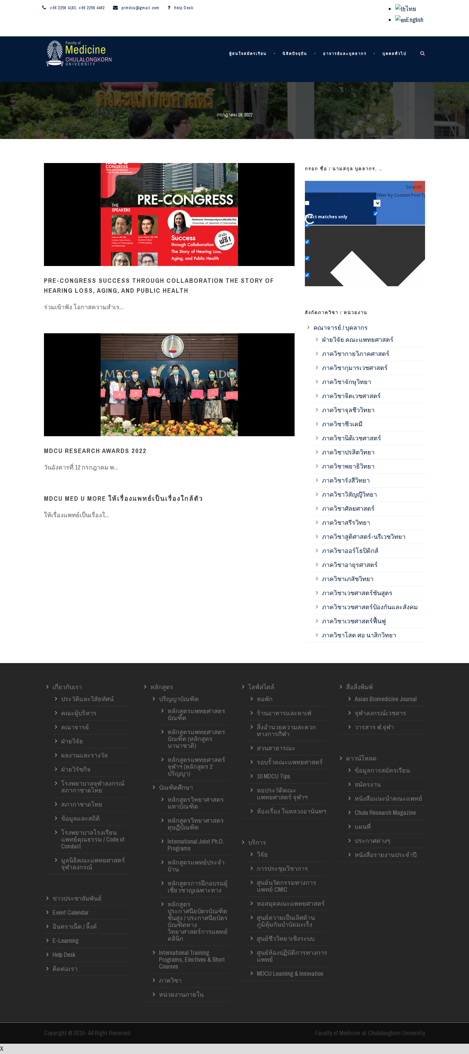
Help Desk (183, 8)
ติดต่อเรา (65, 968)
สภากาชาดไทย (81, 804)
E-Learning (66, 940)
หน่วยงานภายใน (181, 994)
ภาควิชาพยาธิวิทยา (348, 466)
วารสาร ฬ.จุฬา (374, 727)
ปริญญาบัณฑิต (179, 699)
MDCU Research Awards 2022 (95, 450)
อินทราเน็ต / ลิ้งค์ (75, 926)
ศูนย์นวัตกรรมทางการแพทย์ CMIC (286, 886)
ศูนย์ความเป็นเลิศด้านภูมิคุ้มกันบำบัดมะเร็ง (286, 921)
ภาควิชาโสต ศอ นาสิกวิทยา (359, 635)
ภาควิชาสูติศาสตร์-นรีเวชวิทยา (363, 536)
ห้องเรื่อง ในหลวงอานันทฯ (291, 811)
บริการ (257, 842)
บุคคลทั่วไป (394, 53)
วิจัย (262, 854)
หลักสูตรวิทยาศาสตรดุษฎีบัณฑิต (196, 824)
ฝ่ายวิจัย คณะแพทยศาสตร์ (357, 339)
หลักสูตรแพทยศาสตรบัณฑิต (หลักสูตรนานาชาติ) (196, 739)
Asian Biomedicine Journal (385, 699)
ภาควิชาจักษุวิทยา (346, 382)
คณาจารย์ (75, 727)
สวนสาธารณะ (276, 748)
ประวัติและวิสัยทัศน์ (87, 699)
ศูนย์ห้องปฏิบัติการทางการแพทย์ (292, 956)
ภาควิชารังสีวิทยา (346, 480)
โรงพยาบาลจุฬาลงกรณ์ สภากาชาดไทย (93, 787)
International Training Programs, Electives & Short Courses (192, 959)
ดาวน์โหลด (361, 758)
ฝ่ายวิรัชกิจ (76, 769)
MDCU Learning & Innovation (290, 973)
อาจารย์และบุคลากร (345, 53)
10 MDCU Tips (273, 776)
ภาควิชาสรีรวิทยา (346, 522)
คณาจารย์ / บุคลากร (340, 327)
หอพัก (265, 699)
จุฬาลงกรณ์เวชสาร (380, 713)
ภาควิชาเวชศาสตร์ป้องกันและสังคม (370, 607)
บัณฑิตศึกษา (176, 787)
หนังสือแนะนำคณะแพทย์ (388, 798)
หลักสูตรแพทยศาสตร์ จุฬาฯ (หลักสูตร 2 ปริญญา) (196, 766)
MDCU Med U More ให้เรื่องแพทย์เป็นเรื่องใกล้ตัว (123, 498)
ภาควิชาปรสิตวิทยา (348, 452)
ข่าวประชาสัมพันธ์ (77, 898)
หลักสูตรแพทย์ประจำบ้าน (196, 865)
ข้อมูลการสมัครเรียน (382, 770)
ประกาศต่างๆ (372, 840)
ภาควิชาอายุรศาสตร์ (350, 564)
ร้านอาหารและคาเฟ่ (284, 713)
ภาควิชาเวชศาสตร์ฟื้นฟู (354, 621)
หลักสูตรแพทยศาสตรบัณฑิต (196, 714)
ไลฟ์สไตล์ (261, 687)
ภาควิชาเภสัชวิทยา (348, 579)
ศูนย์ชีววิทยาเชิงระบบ (285, 938)
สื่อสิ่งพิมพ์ (359, 687)
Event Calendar (71, 912)
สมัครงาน (368, 784)
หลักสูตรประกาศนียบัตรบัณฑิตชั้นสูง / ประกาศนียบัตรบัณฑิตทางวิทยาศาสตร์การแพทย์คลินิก (198, 921)
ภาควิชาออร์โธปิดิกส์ (350, 550)
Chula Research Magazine (385, 812)
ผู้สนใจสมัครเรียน (248, 53)
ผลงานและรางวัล (84, 755)
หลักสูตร (161, 687)
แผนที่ (363, 826)
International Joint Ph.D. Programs (196, 845)
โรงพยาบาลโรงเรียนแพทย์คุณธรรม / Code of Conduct (92, 839)
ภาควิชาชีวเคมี (342, 424)
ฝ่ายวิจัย (72, 741)
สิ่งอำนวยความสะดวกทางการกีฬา (286, 730)
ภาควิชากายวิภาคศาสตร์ (355, 353)
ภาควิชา (170, 980)
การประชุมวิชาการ (282, 868)
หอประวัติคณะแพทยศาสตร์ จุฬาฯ (282, 793)
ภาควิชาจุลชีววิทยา (348, 410)
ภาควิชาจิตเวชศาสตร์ (351, 396)
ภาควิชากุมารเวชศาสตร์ (355, 367)
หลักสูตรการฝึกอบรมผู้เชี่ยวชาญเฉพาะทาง (198, 886)
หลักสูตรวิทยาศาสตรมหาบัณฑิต (196, 803)
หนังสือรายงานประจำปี (385, 854)
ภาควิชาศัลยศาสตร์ (348, 508)
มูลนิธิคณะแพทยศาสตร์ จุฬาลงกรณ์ (93, 863)
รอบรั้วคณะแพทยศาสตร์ (290, 762)
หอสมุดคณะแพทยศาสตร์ (291, 903)
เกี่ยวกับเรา (67, 687)
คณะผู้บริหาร (78, 713)
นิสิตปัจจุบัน (295, 53)
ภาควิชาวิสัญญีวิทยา (349, 494)
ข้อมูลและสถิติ (80, 818)
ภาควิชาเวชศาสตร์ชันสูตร (357, 593)
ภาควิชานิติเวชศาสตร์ (351, 438)
